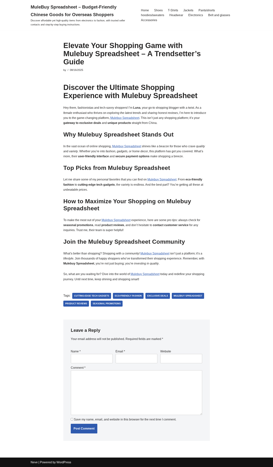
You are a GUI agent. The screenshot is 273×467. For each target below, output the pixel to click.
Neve (34, 462)
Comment (78, 367)
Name (76, 351)
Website (165, 351)
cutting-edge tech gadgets (91, 296)
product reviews (76, 303)
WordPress (63, 462)
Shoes (158, 10)
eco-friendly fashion (128, 296)
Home (145, 10)
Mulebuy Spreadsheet (124, 117)
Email (120, 351)
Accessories (149, 20)
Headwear (176, 15)
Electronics (195, 15)
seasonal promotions (107, 303)
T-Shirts (173, 10)
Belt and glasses (219, 15)
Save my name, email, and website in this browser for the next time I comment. (125, 419)
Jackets (188, 10)
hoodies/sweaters (152, 15)
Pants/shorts (207, 10)
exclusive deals (157, 296)
